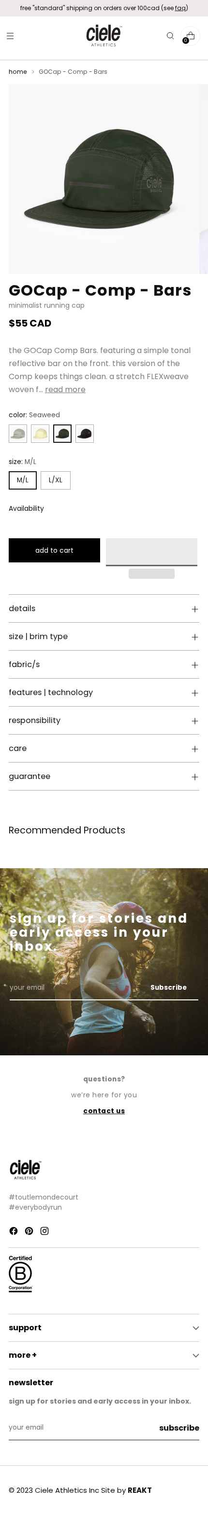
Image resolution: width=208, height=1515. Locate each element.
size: (22, 461)
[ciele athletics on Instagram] (45, 1232)
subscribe (179, 1427)
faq (180, 8)
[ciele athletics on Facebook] (14, 1232)
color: (34, 415)
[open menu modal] (10, 36)
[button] (151, 552)
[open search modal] (170, 36)
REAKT (140, 1490)
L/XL (55, 480)
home (18, 72)
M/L (23, 480)
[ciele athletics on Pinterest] (30, 1232)
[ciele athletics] (104, 36)
